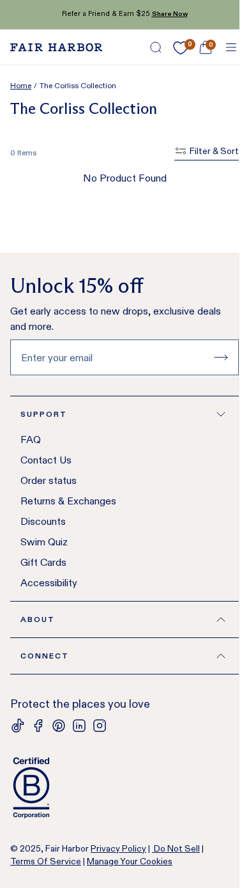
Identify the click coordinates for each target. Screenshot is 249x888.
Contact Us (46, 460)
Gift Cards (43, 562)
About (37, 619)
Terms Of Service (45, 861)
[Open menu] (231, 47)
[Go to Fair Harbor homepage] (56, 47)
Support (43, 414)
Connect (44, 655)
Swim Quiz (44, 542)
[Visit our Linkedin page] (79, 725)
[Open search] (155, 47)
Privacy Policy (118, 848)
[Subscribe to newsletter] (221, 357)
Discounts (43, 521)
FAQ (30, 439)
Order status (48, 480)
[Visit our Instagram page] (99, 725)
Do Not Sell (176, 848)
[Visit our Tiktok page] (18, 725)
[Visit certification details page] (124, 788)
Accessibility (48, 583)
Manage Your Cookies (129, 861)
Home (20, 85)
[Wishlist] (181, 48)
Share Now (170, 14)
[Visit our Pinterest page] (58, 725)
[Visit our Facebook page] (38, 725)
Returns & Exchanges (68, 501)
